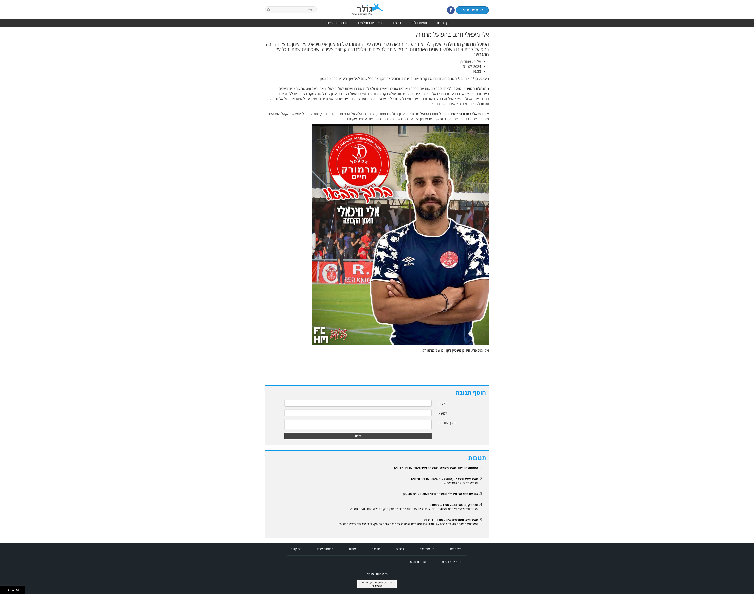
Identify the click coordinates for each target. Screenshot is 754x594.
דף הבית (443, 22)
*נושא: (442, 413)
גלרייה (400, 549)
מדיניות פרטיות (451, 561)
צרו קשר (296, 549)
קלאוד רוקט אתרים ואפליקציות (372, 584)
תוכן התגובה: (446, 423)
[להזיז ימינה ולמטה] (5, 591)
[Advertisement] (738, 90)
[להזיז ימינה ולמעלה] (5, 589)
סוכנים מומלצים (337, 22)
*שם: (441, 403)
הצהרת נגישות (416, 561)
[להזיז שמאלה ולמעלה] (3, 589)
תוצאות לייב (419, 22)
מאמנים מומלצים (370, 22)
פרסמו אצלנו (325, 549)
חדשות (396, 22)
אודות (352, 549)
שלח (358, 436)
